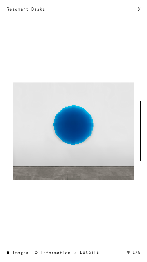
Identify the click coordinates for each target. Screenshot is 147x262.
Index (74, 131)
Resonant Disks (26, 9)
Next (138, 131)
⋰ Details (86, 252)
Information (55, 253)
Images (20, 253)
